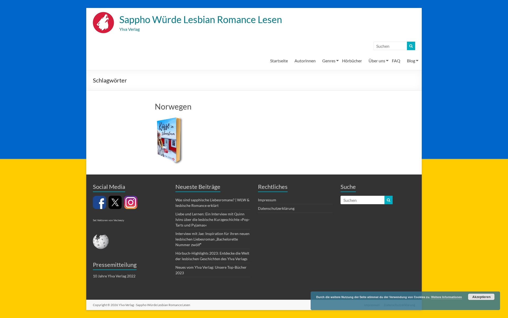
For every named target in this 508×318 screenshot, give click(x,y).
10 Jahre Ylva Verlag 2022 (114, 276)
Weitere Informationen (446, 297)
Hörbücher (352, 60)
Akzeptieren (481, 296)
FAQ (396, 60)
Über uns (377, 60)
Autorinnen (305, 60)
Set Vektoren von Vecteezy (108, 220)
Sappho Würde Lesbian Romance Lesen (200, 19)
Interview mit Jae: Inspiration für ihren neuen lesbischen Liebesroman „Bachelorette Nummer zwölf (212, 239)
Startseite (279, 60)
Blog (411, 60)
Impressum (267, 200)
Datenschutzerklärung (276, 208)
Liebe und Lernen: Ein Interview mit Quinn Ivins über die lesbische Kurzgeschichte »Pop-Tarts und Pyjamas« (212, 219)
